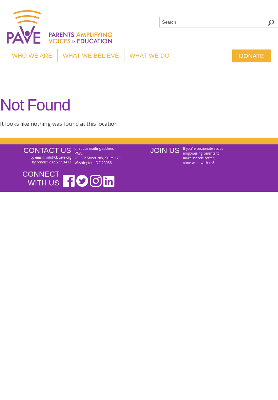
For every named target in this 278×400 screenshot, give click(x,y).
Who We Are (32, 55)
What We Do (150, 55)
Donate (251, 56)
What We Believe (91, 55)
